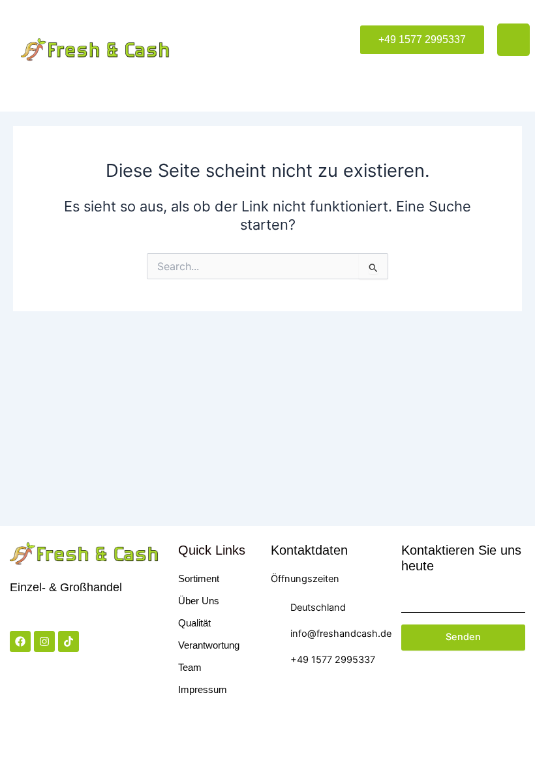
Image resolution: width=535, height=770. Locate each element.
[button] (422, 39)
